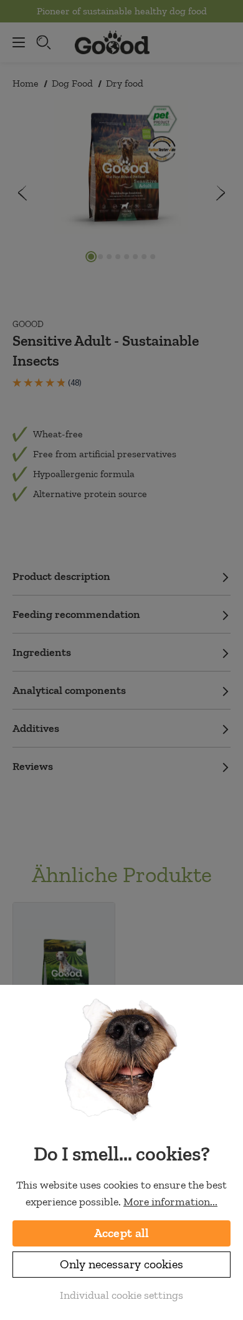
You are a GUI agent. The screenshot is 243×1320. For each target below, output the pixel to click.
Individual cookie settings (121, 1295)
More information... (170, 1201)
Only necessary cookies (121, 1264)
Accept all (122, 1233)
